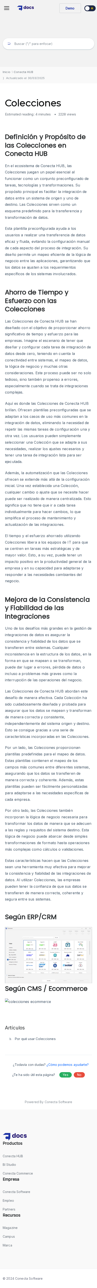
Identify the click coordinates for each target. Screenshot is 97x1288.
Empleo (8, 1200)
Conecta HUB (13, 1156)
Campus (9, 1236)
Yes (65, 1075)
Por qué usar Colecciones (35, 1039)
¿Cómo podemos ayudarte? (67, 1065)
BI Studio (9, 1164)
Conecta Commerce (18, 1173)
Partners (9, 1209)
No (79, 1075)
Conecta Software (16, 1192)
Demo (70, 8)
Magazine (10, 1228)
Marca (7, 1245)
